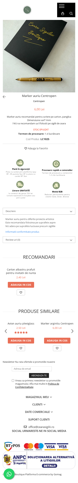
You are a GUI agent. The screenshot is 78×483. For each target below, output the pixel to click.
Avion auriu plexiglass (21, 323)
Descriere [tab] (11, 211)
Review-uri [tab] (13, 239)
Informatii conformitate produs (22, 231)
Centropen (39, 101)
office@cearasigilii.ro (41, 427)
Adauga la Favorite (37, 148)
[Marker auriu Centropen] (39, 56)
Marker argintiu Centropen (57, 323)
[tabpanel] (39, 56)
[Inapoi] (2, 96)
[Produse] (62, 7)
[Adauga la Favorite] (21, 292)
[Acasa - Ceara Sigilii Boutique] (27, 10)
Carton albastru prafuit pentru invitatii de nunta (21, 271)
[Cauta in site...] (71, 13)
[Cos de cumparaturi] (63, 13)
